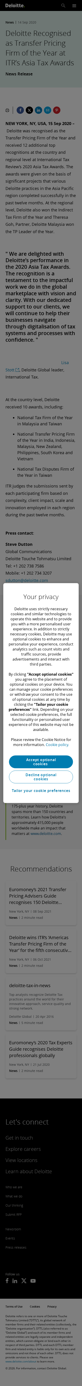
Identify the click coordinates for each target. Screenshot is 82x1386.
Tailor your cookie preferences (41, 790)
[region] (41, 693)
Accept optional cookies (41, 761)
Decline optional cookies (41, 776)
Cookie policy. (57, 744)
